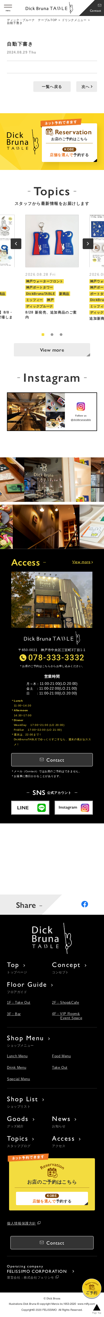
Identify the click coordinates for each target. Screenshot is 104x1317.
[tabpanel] (52, 270)
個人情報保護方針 (21, 1223)
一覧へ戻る (52, 86)
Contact (95, 10)
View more (52, 349)
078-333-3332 (56, 657)
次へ (86, 86)
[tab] (43, 334)
